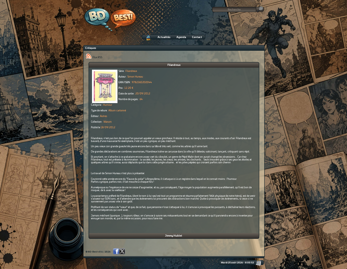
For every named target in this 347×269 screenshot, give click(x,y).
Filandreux (174, 65)
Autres (103, 116)
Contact (197, 37)
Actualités (164, 37)
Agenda (181, 37)
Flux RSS (97, 57)
